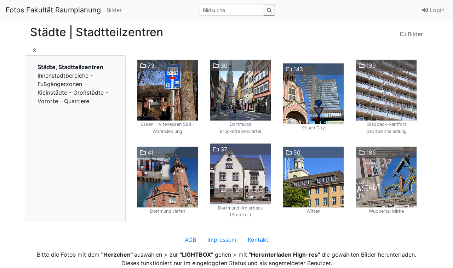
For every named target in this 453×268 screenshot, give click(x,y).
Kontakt (258, 239)
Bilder (114, 9)
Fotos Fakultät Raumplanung (53, 10)
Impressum (221, 239)
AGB (190, 239)
